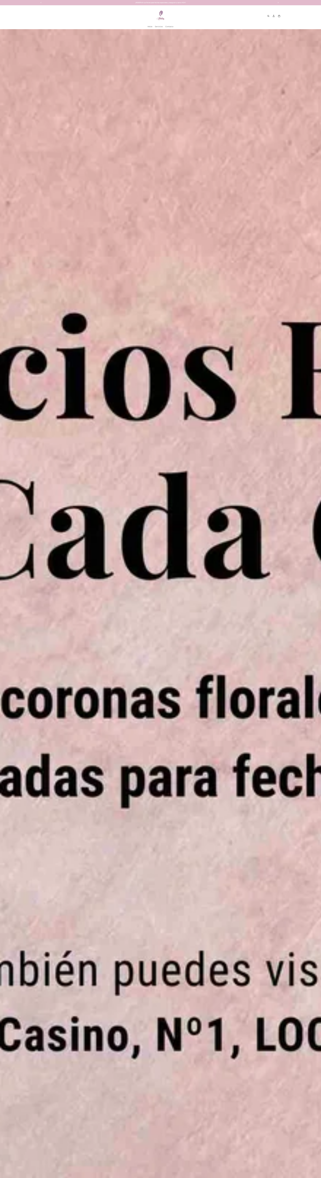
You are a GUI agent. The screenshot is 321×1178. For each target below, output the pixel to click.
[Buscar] (268, 16)
